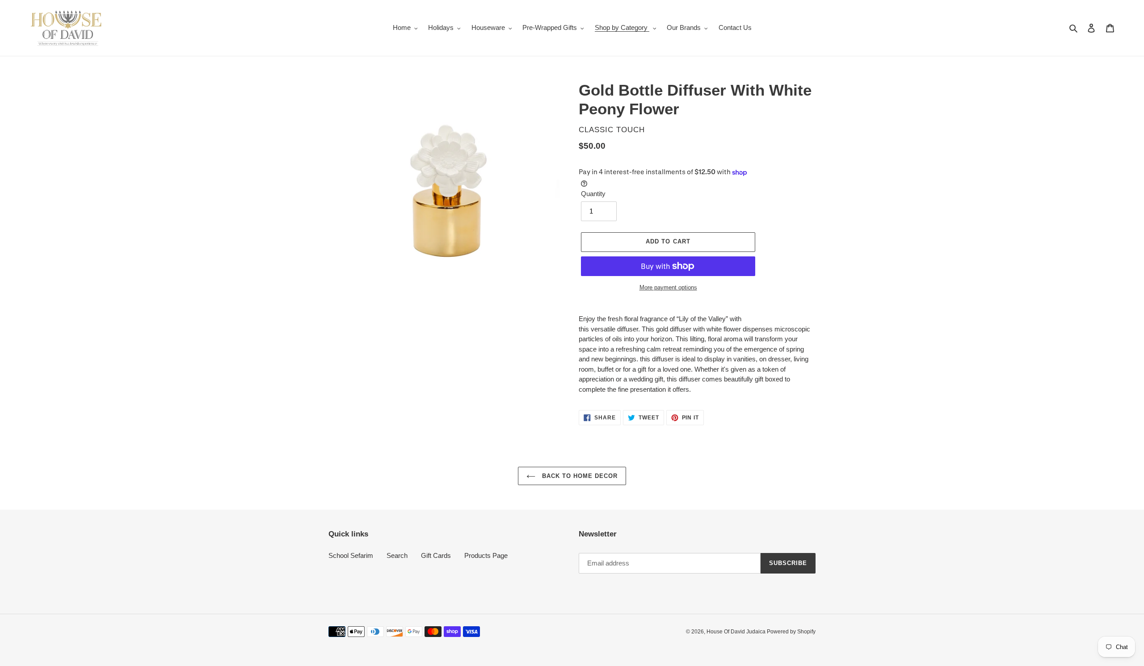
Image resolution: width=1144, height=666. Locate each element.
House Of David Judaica (737, 631)
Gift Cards (436, 555)
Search (397, 555)
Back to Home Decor (579, 476)
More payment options (668, 287)
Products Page (486, 555)
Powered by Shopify (791, 631)
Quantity (593, 193)
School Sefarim (350, 555)
